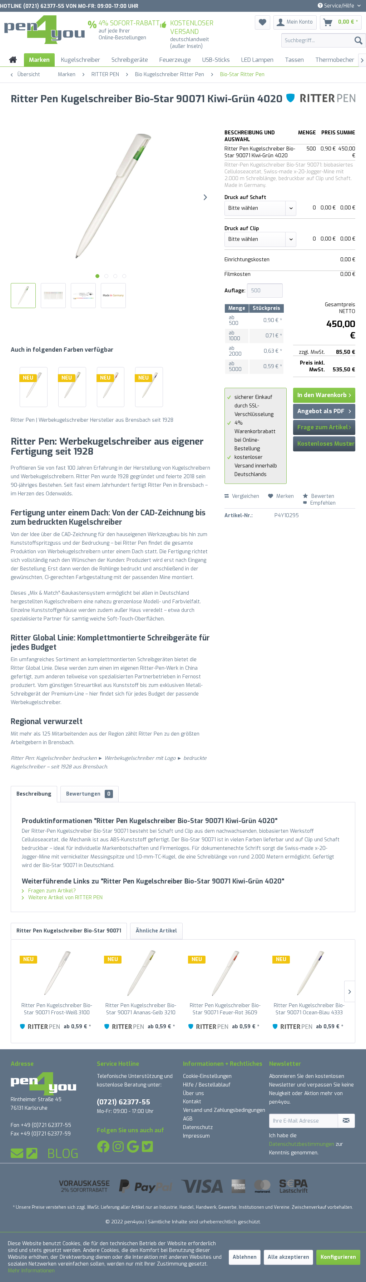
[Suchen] (358, 40)
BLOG (63, 1153)
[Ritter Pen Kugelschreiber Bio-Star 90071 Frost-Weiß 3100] (34, 385)
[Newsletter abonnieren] (346, 1121)
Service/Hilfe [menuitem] (339, 6)
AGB (188, 1118)
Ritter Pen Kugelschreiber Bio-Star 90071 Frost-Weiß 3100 (56, 1009)
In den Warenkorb (322, 395)
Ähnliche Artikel (156, 930)
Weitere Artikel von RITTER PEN (65, 897)
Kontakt (192, 1101)
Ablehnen (245, 1257)
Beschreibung (33, 794)
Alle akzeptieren (288, 1257)
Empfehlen (322, 503)
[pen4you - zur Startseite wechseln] (44, 29)
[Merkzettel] (262, 22)
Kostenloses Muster (326, 443)
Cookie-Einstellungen (207, 1076)
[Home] (13, 59)
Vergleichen (245, 496)
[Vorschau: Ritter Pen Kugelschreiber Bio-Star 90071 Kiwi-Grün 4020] (23, 295)
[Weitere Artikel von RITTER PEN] (320, 106)
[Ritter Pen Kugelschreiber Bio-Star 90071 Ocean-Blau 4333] (149, 385)
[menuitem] (323, 40)
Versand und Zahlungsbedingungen (224, 1110)
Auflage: (235, 290)
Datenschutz (198, 1127)
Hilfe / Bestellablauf (207, 1084)
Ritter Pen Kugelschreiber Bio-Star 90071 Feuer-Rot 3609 (225, 1009)
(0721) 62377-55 (123, 1102)
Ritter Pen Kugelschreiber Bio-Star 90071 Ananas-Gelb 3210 (140, 1009)
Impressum (196, 1136)
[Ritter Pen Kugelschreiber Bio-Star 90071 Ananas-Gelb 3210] (72, 385)
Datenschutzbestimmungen (301, 1144)
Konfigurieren (338, 1257)
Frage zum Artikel (322, 427)
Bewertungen (88, 794)
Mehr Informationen (31, 1270)
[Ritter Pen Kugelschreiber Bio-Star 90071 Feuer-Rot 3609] (111, 385)
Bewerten (322, 496)
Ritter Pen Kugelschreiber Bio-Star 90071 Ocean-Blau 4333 (309, 1009)
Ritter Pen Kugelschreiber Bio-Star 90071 (68, 930)
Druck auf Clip (241, 228)
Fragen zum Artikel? (51, 890)
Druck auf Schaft (245, 197)
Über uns (193, 1093)
